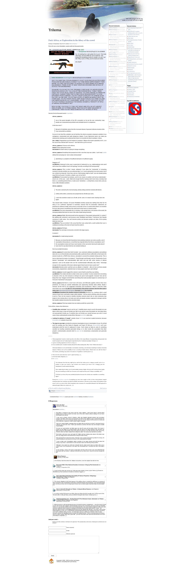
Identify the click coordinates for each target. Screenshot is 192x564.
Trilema (54, 30)
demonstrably (96, 325)
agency (83, 290)
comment (76, 396)
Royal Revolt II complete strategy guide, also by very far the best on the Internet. (135, 33)
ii (81, 154)
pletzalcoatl (112, 44)
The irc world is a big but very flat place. (60, 388)
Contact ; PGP (131, 89)
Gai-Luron (103, 388)
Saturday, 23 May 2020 (61, 406)
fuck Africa (83, 315)
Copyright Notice (132, 91)
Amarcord (130, 69)
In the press (131, 94)
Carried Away (131, 46)
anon (111, 111)
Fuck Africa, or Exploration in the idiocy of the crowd (71, 40)
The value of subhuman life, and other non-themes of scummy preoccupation (134, 50)
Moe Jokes (130, 43)
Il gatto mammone (132, 62)
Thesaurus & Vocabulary (134, 96)
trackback (90, 396)
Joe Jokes (130, 45)
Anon (111, 84)
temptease (112, 76)
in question (69, 113)
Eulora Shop (131, 92)
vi (99, 264)
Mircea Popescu (73, 43)
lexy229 (112, 106)
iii (59, 162)
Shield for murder (132, 65)
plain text (79, 331)
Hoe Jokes (130, 38)
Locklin (104, 152)
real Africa (61, 409)
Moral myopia (131, 67)
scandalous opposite (63, 379)
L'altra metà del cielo (133, 36)
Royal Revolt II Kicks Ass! (134, 57)
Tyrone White (113, 52)
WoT (81, 318)
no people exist (56, 320)
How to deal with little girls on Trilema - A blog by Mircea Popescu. (73, 489)
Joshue (111, 128)
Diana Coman (113, 34)
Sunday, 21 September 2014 (63, 467)
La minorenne (131, 71)
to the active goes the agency (66, 290)
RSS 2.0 (62, 396)
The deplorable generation (134, 73)
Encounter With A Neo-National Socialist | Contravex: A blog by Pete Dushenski (77, 464)
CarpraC (112, 71)
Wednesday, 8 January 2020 (63, 490)
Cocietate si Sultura (60, 390)
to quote (56, 358)
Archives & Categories (133, 87)
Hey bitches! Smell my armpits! (135, 64)
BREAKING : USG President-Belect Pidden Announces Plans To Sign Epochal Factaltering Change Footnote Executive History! (135, 78)
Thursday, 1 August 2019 (62, 478)
